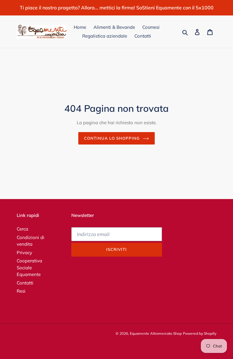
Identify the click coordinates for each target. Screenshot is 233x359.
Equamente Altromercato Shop (156, 333)
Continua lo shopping (112, 138)
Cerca (22, 229)
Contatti (25, 283)
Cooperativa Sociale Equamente (29, 267)
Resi (21, 291)
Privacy (24, 252)
